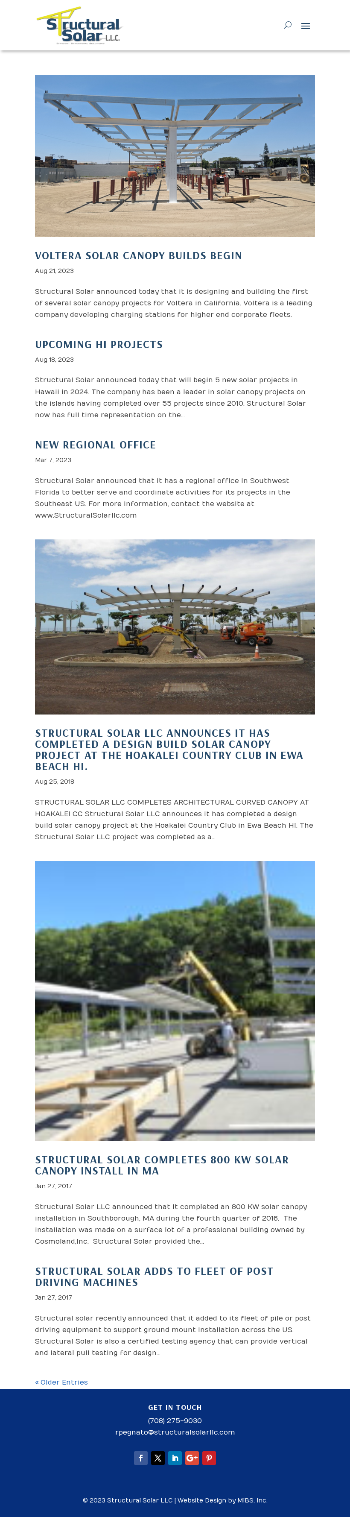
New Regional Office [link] (95, 444)
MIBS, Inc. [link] (252, 1500)
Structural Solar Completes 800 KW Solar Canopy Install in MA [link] (162, 1164)
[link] (80, 25)
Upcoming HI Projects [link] (99, 344)
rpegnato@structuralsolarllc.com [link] (175, 1432)
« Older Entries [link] (61, 1382)
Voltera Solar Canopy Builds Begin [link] (138, 255)
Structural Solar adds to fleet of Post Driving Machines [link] (154, 1276)
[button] (305, 25)
